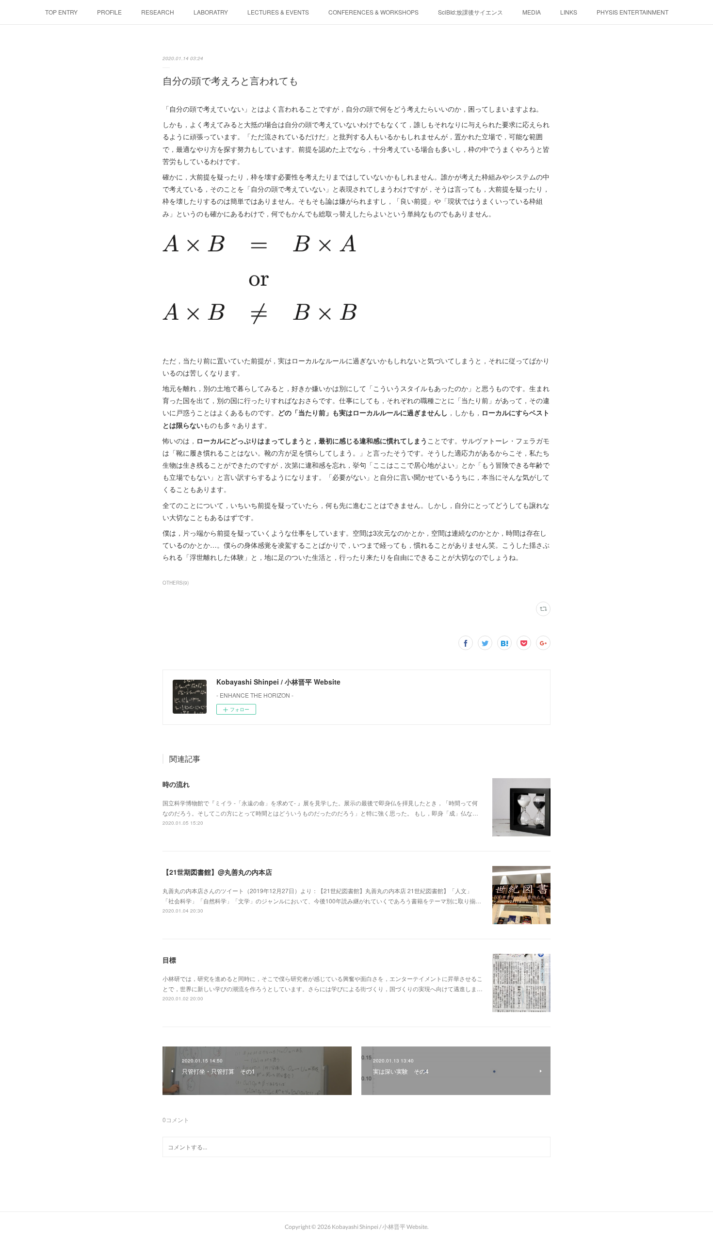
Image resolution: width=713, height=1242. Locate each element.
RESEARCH (157, 12)
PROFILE (109, 12)
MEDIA (531, 12)
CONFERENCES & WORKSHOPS (373, 12)
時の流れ (176, 784)
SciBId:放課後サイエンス (470, 12)
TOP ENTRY (61, 12)
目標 (169, 959)
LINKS (568, 12)
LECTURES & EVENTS (278, 12)
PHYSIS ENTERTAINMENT (632, 12)
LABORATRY (211, 12)
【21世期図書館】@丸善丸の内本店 (217, 872)
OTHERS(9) (175, 582)
